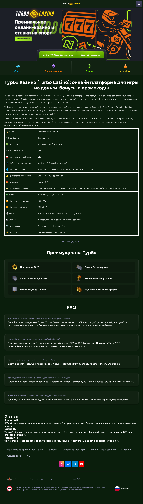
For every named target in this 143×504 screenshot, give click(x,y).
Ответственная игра (74, 449)
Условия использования (102, 449)
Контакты (52, 449)
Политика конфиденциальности (25, 449)
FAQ (28, 455)
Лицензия (125, 449)
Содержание (14, 455)
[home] (71, 4)
